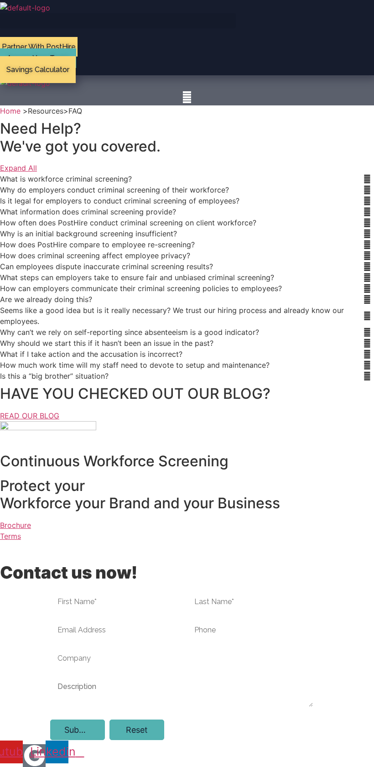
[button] (118, 20)
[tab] (187, 178)
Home (10, 110)
